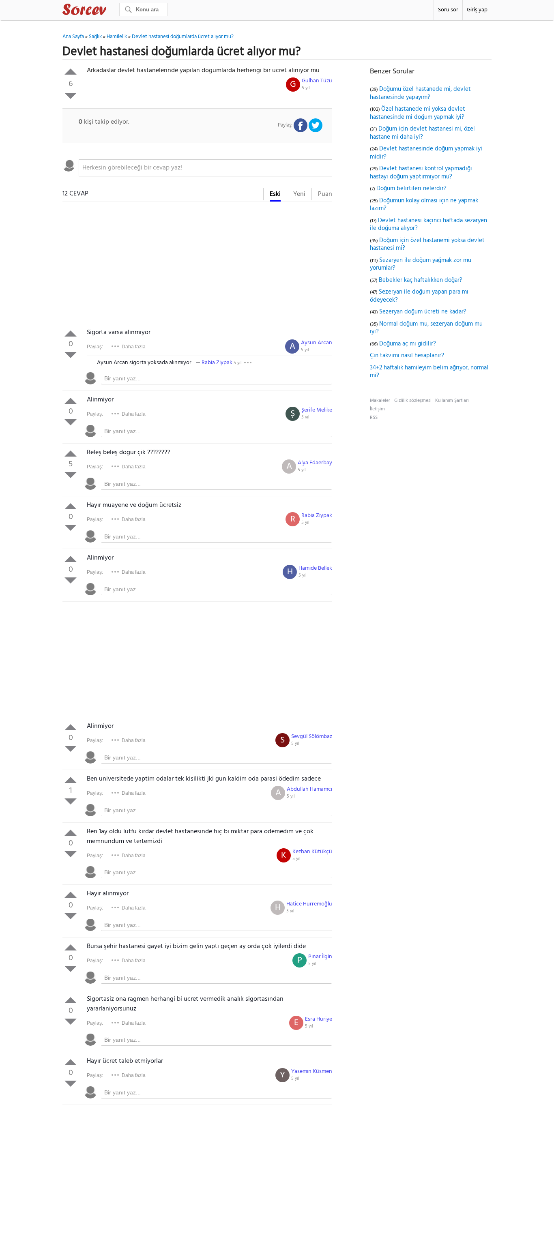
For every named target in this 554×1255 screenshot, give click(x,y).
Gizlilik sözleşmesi (413, 401)
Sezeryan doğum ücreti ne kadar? (422, 312)
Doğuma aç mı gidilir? (407, 344)
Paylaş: (95, 347)
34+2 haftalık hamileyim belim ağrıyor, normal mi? (429, 372)
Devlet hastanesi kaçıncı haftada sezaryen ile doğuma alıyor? (428, 225)
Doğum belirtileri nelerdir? (411, 188)
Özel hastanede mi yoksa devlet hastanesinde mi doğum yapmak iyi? (417, 113)
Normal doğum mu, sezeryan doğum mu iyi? (426, 328)
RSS (374, 418)
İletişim (377, 409)
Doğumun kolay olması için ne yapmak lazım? (424, 205)
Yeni (299, 194)
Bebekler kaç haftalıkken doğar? (420, 280)
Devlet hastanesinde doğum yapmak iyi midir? (426, 153)
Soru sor (448, 10)
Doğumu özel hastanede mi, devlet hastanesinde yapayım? (420, 93)
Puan (325, 194)
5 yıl (306, 88)
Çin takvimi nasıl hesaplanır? (407, 355)
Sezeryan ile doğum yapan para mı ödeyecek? (419, 296)
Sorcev (111, 11)
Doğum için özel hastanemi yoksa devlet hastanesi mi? (427, 244)
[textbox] (205, 167)
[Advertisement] (197, 267)
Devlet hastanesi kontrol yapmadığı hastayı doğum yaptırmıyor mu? (421, 173)
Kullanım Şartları (452, 401)
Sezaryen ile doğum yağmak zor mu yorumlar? (420, 264)
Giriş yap (477, 10)
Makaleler (380, 401)
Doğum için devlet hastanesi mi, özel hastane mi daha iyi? (422, 133)
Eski (275, 194)
